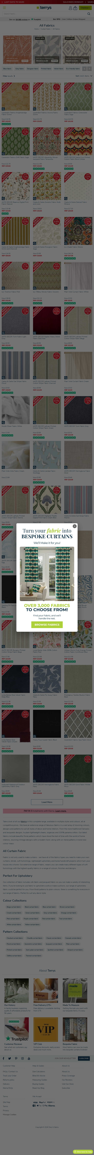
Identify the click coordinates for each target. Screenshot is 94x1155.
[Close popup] (75, 526)
